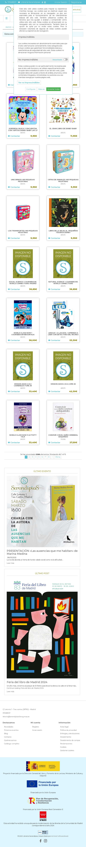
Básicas (41, 89)
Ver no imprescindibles (29, 83)
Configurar (30, 89)
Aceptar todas (53, 89)
